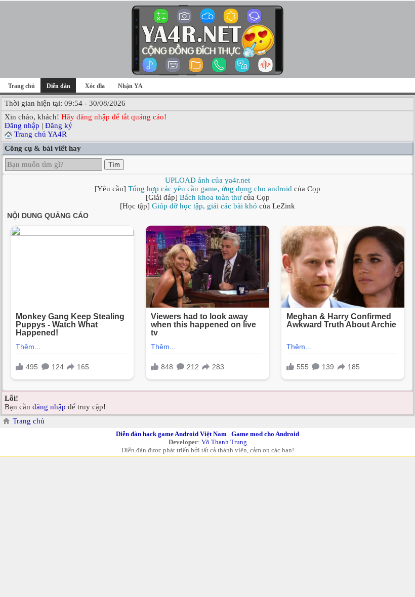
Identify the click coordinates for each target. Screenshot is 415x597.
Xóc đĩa (95, 86)
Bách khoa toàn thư (210, 197)
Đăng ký (58, 125)
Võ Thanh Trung (224, 442)
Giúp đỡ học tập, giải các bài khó (204, 206)
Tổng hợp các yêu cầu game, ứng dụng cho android (210, 189)
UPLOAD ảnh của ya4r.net (207, 180)
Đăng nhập (22, 125)
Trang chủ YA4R (40, 134)
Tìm (114, 164)
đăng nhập (49, 407)
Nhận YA (130, 86)
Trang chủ (21, 86)
